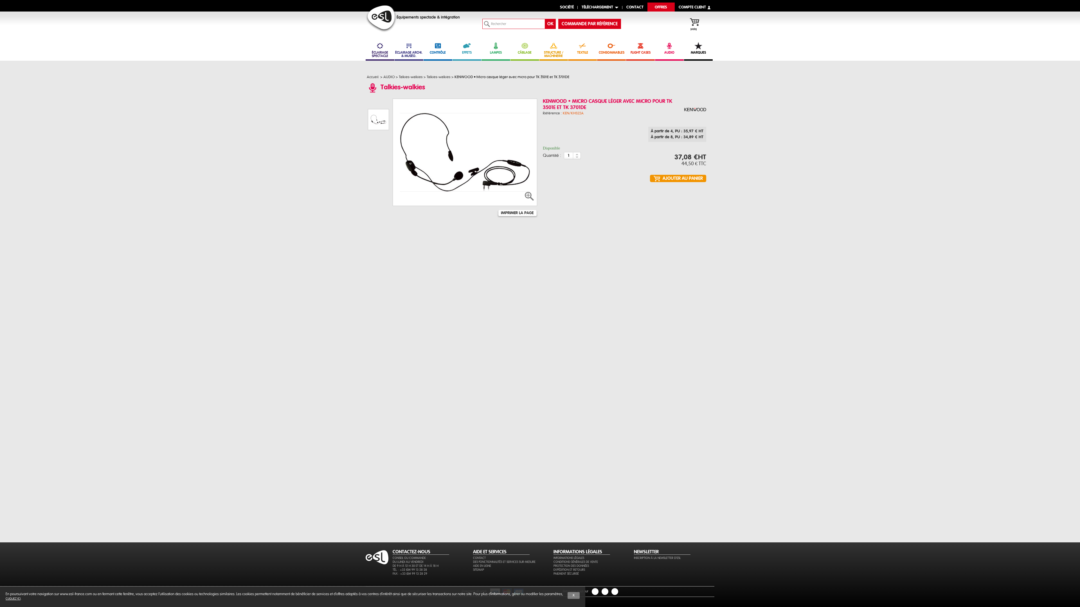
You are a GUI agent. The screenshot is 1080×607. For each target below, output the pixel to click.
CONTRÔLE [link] (438, 52)
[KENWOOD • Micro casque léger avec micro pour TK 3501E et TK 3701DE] (695, 110)
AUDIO (669, 52)
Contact (479, 558)
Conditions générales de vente (576, 561)
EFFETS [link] (467, 52)
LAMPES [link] (496, 52)
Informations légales (569, 558)
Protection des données (571, 565)
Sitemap (478, 569)
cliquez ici (13, 598)
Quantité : (552, 156)
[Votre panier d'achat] (697, 22)
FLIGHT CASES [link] (641, 52)
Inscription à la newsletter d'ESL (657, 558)
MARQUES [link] (698, 52)
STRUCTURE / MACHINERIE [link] (553, 54)
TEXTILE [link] (582, 52)
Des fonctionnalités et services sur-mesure (504, 561)
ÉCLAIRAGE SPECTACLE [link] (380, 54)
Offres (661, 7)
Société (567, 7)
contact (635, 7)
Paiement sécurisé (566, 573)
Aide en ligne (482, 565)
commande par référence (590, 24)
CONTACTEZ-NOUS (411, 552)
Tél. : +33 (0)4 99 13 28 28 (410, 569)
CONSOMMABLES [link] (611, 52)
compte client (692, 7)
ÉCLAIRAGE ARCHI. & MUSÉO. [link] (408, 54)
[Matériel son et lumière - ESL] (381, 19)
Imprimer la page (517, 213)
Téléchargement (597, 7)
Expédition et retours (569, 569)
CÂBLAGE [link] (525, 52)
